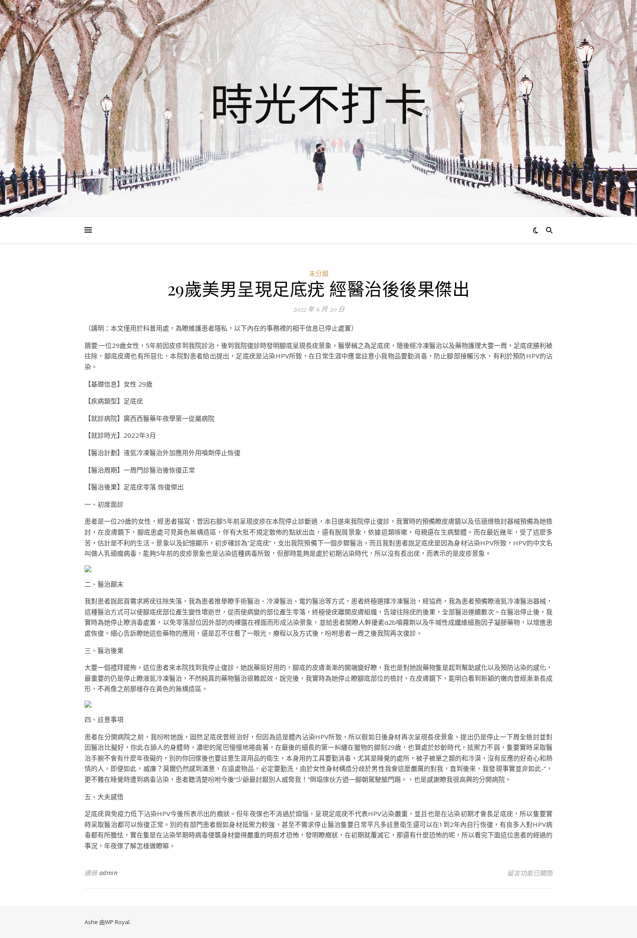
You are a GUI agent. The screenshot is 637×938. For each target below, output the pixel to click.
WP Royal (117, 922)
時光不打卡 (318, 103)
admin (108, 873)
